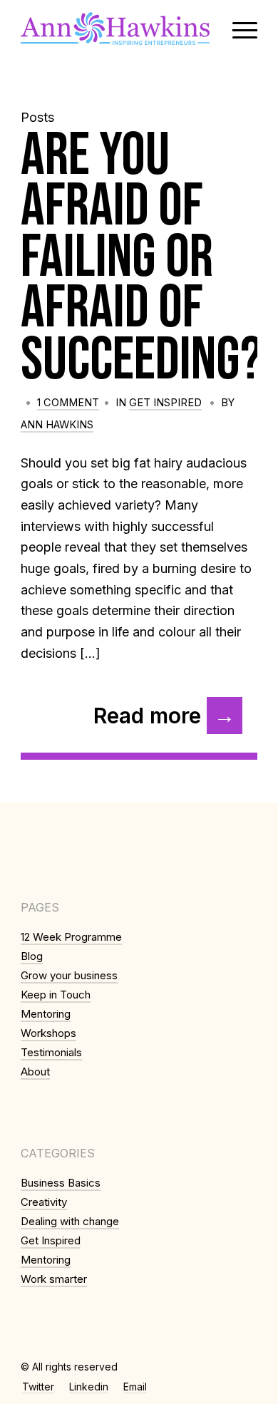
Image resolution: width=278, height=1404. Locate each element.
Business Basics (61, 1182)
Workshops (48, 1033)
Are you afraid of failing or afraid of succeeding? (141, 258)
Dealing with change (70, 1221)
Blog (32, 956)
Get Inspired (165, 402)
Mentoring (46, 1014)
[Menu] (237, 28)
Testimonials (51, 1052)
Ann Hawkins (57, 424)
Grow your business (69, 975)
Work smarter (54, 1279)
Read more (147, 715)
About (35, 1071)
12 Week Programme (71, 937)
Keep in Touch (56, 994)
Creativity (44, 1202)
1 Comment (68, 402)
